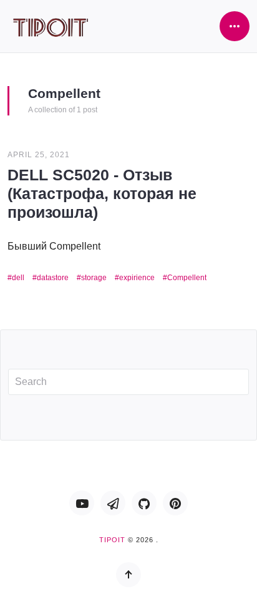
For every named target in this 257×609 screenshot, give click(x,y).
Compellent (186, 277)
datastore (53, 277)
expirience (137, 277)
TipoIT (112, 539)
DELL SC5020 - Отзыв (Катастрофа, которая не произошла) (101, 193)
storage (94, 277)
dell (18, 277)
